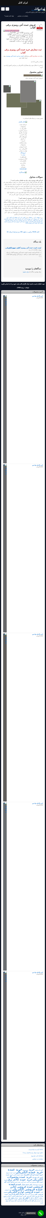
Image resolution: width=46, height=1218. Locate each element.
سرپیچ (37, 1184)
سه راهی (32, 1184)
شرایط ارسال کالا (12, 232)
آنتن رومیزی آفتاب (28, 219)
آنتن (35, 217)
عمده (18, 1184)
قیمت (5, 221)
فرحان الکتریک (18, 1194)
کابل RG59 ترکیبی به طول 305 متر (28, 232)
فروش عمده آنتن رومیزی (13, 221)
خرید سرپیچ (25, 1170)
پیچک (22, 1214)
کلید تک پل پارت (22, 1201)
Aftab (30, 217)
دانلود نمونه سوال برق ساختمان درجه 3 (33, 1152)
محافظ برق (40, 1198)
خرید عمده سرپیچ (10, 1172)
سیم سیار (25, 1184)
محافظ (5, 1196)
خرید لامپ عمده (22, 1182)
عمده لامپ (27, 1194)
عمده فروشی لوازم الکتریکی (36, 221)
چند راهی (36, 1200)
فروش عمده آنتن (24, 221)
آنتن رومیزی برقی (19, 219)
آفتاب (24, 217)
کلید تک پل (30, 1201)
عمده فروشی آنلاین (21, 1186)
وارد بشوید (26, 272)
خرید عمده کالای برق (20, 1179)
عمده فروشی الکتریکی (27, 1189)
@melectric (23, 169)
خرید (31, 1169)
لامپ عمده (11, 1196)
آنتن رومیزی (36, 219)
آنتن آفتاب (11, 217)
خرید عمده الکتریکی (29, 1172)
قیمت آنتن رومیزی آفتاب (31, 223)
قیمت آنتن (40, 223)
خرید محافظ (13, 1182)
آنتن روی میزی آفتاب (38, 220)
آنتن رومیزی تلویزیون (9, 219)
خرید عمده (15, 1169)
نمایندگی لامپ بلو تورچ (37, 1155)
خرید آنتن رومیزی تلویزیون (11, 220)
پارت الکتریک (27, 1198)
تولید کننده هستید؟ (9, 16)
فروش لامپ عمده (25, 1196)
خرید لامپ (29, 1182)
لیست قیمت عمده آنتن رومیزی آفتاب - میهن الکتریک (24, 248)
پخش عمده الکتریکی (14, 1199)
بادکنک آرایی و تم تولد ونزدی (36, 1149)
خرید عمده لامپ (18, 1175)
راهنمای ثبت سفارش (23, 16)
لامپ (16, 1196)
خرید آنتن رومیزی (23, 220)
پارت (35, 1198)
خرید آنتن (30, 220)
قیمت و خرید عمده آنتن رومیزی (15, 56)
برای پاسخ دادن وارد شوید (12, 248)
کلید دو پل (14, 1201)
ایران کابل (24, 1212)
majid (38, 217)
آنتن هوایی (37, 1170)
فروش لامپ (35, 1196)
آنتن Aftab (17, 217)
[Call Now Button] (41, 1213)
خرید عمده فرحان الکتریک (33, 1175)
